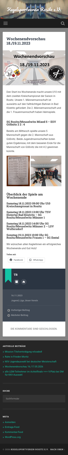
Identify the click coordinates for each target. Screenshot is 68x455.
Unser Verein (31, 300)
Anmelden (10, 422)
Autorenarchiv (16, 282)
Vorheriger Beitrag (20, 310)
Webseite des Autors (24, 282)
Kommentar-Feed (14, 432)
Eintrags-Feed (12, 427)
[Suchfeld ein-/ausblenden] (63, 23)
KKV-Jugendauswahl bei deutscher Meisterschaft (30, 361)
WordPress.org (13, 437)
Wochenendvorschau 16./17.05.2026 (24, 366)
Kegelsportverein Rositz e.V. (34, 9)
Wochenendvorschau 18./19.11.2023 (25, 41)
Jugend (15, 300)
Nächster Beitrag (19, 315)
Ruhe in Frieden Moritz (16, 356)
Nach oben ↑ (57, 449)
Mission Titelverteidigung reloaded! (23, 351)
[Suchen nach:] (34, 398)
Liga (22, 300)
